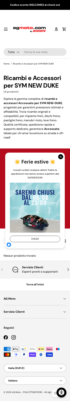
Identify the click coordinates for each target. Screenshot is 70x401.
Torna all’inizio (35, 284)
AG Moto (16, 392)
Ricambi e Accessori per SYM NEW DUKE (33, 64)
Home (7, 64)
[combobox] (35, 52)
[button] (64, 29)
